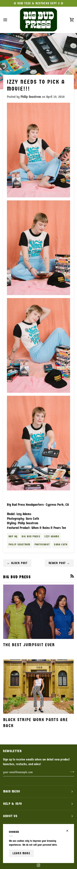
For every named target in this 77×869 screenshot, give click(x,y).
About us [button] (10, 816)
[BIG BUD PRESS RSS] (72, 576)
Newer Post (59, 563)
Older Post (17, 563)
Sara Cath (60, 544)
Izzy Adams (51, 536)
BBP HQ (13, 536)
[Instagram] (38, 865)
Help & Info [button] (12, 804)
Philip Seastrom (19, 544)
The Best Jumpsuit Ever (29, 644)
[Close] (69, 830)
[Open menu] (8, 20)
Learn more (21, 853)
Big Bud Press (31, 536)
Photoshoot (42, 544)
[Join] (71, 772)
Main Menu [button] (11, 791)
